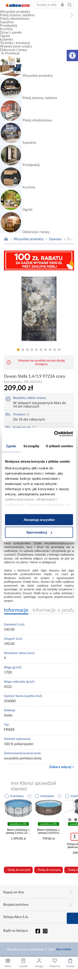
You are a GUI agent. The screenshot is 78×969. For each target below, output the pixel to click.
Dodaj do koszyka (19, 869)
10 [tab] (59, 349)
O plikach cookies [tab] (59, 446)
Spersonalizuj (36, 532)
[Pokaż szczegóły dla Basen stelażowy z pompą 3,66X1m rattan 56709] (48, 807)
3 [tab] (27, 349)
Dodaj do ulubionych (29, 796)
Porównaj (17, 796)
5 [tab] (36, 349)
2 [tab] (22, 349)
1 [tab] (18, 349)
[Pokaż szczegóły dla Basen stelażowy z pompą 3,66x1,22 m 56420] (18, 807)
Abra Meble (63, 949)
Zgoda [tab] (11, 446)
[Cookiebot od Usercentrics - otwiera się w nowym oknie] (55, 434)
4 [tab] (32, 349)
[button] (72, 55)
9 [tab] (54, 349)
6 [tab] (41, 349)
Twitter (45, 931)
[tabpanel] (39, 310)
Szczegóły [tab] (31, 446)
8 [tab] (50, 349)
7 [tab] (45, 349)
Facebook (37, 931)
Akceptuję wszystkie (39, 519)
